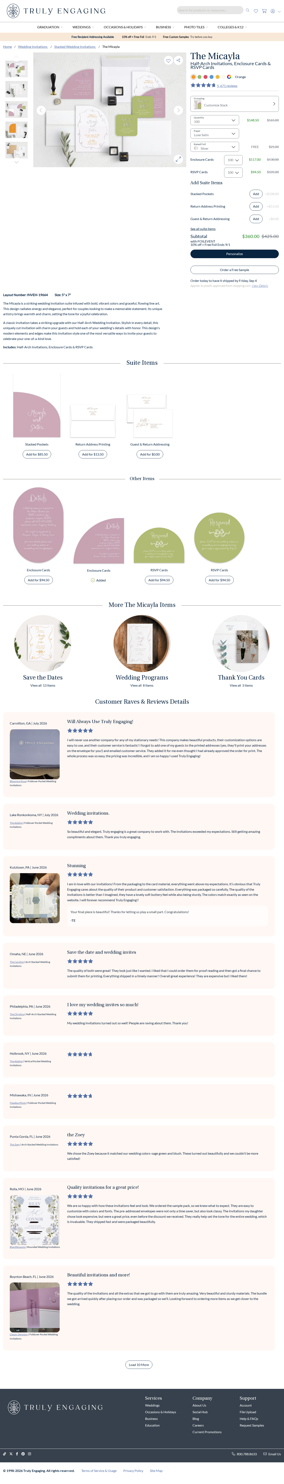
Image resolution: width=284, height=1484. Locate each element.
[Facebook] (18, 1454)
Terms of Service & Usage (99, 1471)
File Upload (248, 1412)
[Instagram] (31, 1454)
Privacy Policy (133, 1471)
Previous (16, 57)
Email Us (274, 1454)
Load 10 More (139, 1365)
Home (7, 47)
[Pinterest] (24, 1454)
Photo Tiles (194, 27)
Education (152, 1425)
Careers (198, 1425)
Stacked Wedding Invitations (75, 47)
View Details (260, 286)
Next (16, 162)
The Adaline (16, 822)
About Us (199, 1405)
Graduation (48, 27)
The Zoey (15, 1144)
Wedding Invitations (33, 47)
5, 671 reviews (227, 86)
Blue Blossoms (18, 1247)
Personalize (234, 254)
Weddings (81, 27)
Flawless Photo (18, 1102)
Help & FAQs (249, 1419)
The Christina (17, 1014)
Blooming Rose (18, 781)
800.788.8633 (247, 1454)
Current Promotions (207, 1432)
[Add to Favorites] (168, 60)
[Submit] (247, 10)
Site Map (156, 1471)
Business (163, 27)
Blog (196, 1419)
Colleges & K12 (230, 27)
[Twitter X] (12, 1454)
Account (246, 1405)
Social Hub (200, 1412)
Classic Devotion (19, 1334)
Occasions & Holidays (123, 27)
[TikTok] (6, 1454)
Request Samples (252, 1425)
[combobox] (214, 10)
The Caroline (17, 962)
